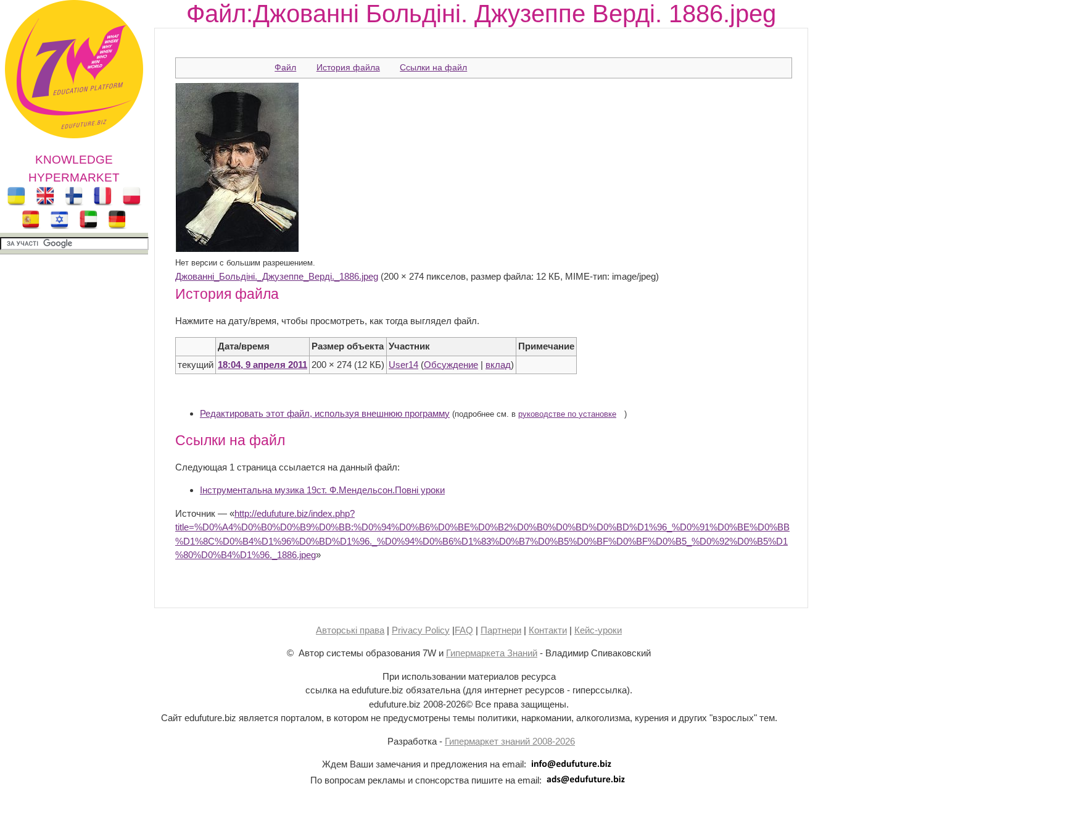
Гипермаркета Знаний (491, 653)
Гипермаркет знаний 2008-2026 (510, 741)
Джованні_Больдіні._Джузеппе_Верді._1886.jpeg (276, 276)
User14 (403, 364)
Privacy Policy (421, 630)
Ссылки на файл (433, 67)
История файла (348, 67)
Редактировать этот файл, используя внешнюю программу (325, 413)
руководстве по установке (567, 414)
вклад (498, 364)
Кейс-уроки (598, 630)
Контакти (548, 630)
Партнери (501, 630)
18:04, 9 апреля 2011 (262, 364)
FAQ (464, 630)
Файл (285, 67)
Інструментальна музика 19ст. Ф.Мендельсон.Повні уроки (322, 490)
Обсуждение (451, 364)
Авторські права (350, 630)
